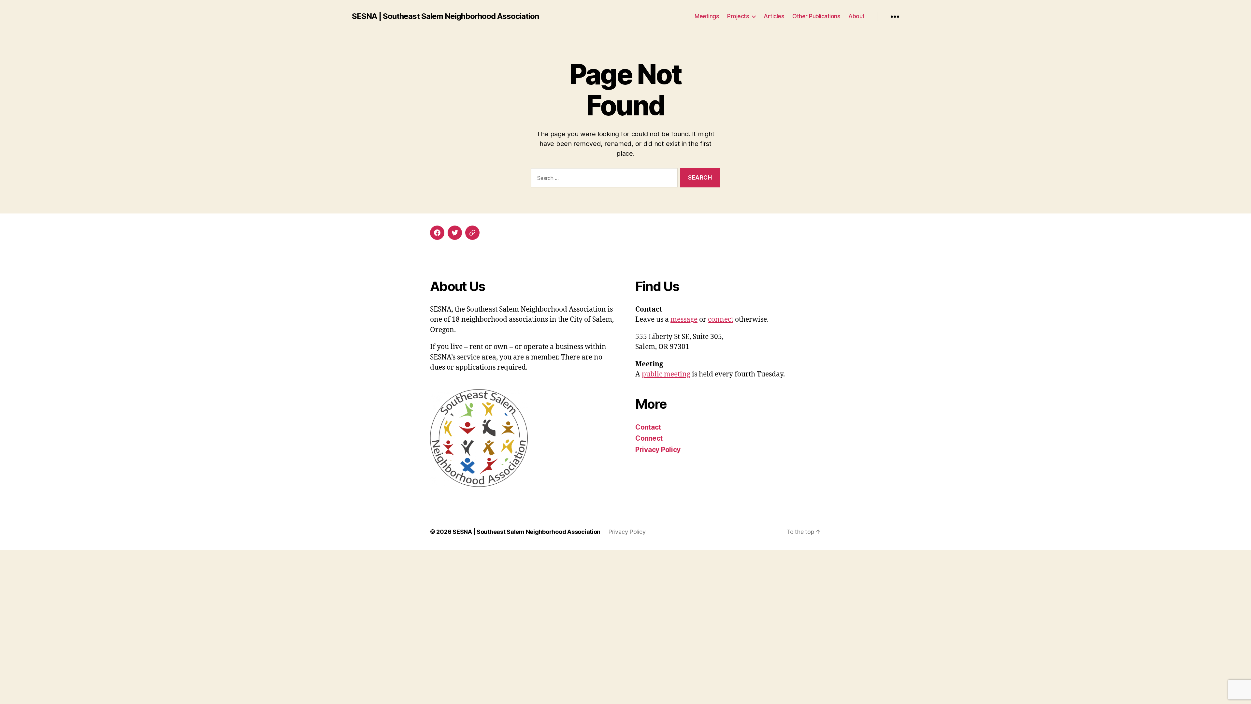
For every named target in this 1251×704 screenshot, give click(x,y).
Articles (774, 16)
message (683, 319)
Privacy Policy (658, 450)
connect (720, 319)
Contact (648, 427)
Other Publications (816, 16)
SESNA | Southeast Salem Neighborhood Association (445, 16)
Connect (649, 438)
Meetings (707, 16)
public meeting (666, 374)
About (856, 16)
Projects (738, 16)
